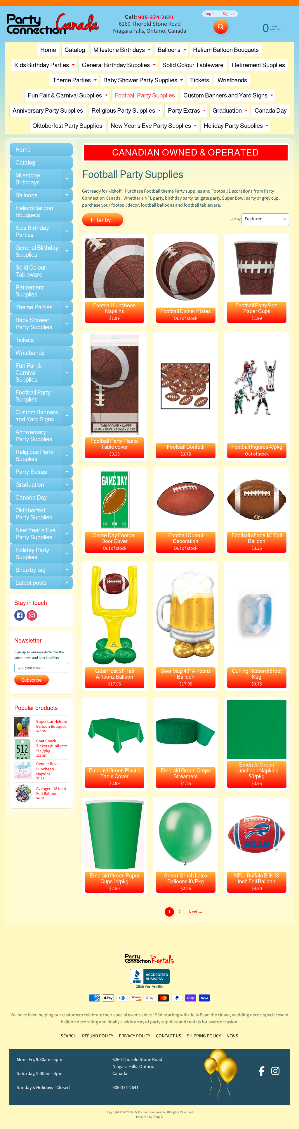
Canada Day (271, 110)
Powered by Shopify (149, 1117)
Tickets (199, 80)
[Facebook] (19, 615)
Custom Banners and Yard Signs (229, 97)
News (232, 1036)
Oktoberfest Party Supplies (67, 125)
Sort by (235, 219)
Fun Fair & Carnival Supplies (68, 97)
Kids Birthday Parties (45, 66)
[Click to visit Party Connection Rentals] (149, 961)
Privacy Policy (134, 1036)
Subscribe (31, 680)
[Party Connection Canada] (53, 24)
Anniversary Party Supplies (48, 110)
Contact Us (168, 1036)
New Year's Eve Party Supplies (154, 127)
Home (48, 49)
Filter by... (102, 220)
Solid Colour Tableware (192, 65)
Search (69, 1036)
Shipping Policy (204, 1036)
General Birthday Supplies (119, 66)
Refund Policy (97, 1036)
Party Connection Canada (147, 1112)
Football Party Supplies (144, 95)
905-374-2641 (125, 1087)
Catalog (75, 49)
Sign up (228, 14)
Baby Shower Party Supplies (144, 81)
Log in (210, 14)
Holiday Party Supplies (237, 127)
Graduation (231, 112)
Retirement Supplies (258, 65)
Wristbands (232, 80)
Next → (196, 912)
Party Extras (187, 112)
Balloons (173, 51)
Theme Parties (75, 81)
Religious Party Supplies (126, 112)
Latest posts (44, 584)
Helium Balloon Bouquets (226, 49)
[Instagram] (32, 615)
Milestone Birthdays (122, 51)
